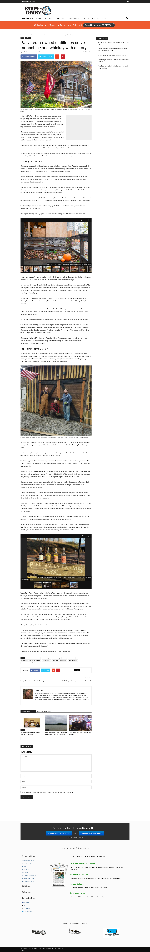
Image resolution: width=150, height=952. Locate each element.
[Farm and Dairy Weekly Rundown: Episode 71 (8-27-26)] (32, 723)
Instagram (26, 908)
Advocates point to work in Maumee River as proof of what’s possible (112, 50)
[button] (127, 18)
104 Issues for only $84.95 (91, 833)
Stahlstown (63, 660)
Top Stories (28, 37)
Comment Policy (28, 881)
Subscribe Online (28, 878)
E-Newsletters (27, 911)
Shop (104, 18)
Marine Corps (57, 658)
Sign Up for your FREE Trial (99, 25)
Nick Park (24, 660)
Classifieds (73, 18)
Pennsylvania (46, 660)
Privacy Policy (27, 863)
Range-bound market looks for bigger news (35, 681)
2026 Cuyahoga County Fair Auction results (112, 55)
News (38, 18)
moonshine (80, 658)
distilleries (37, 658)
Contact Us (27, 872)
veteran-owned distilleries (28, 663)
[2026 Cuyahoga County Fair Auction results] (80, 723)
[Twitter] (127, 1)
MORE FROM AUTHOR (44, 711)
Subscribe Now (28, 18)
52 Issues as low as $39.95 (59, 833)
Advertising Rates (28, 860)
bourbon (29, 658)
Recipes (95, 18)
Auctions (60, 18)
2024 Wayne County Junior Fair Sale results (77, 681)
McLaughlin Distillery (69, 658)
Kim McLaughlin (46, 658)
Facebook (26, 902)
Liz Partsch (25, 52)
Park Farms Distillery (35, 660)
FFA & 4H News (73, 730)
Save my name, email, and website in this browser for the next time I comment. (47, 792)
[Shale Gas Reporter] (75, 934)
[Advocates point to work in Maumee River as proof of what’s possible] (56, 723)
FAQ (24, 866)
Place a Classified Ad (29, 875)
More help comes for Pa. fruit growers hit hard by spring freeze (113, 67)
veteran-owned (73, 660)
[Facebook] (124, 1)
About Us (26, 869)
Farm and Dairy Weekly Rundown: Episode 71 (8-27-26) (113, 43)
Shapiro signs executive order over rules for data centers (113, 61)
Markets (48, 18)
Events (84, 18)
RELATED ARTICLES (28, 711)
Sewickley (55, 660)
